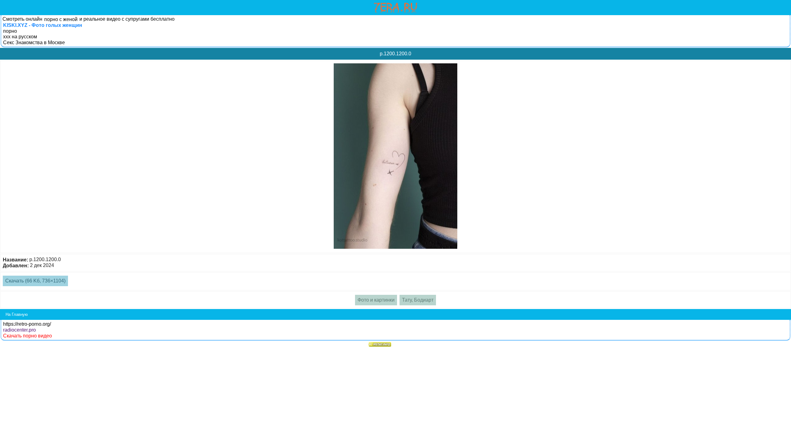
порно (10, 31)
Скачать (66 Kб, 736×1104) (35, 280)
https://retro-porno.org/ (27, 324)
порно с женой (61, 19)
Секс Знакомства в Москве (34, 42)
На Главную (17, 314)
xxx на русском (20, 36)
